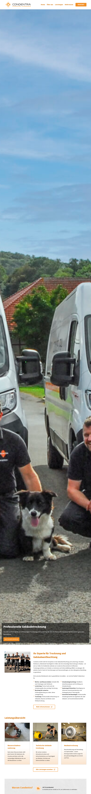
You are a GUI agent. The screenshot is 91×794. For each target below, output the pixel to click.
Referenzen (69, 5)
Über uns (50, 5)
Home (43, 5)
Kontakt (81, 5)
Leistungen (59, 5)
